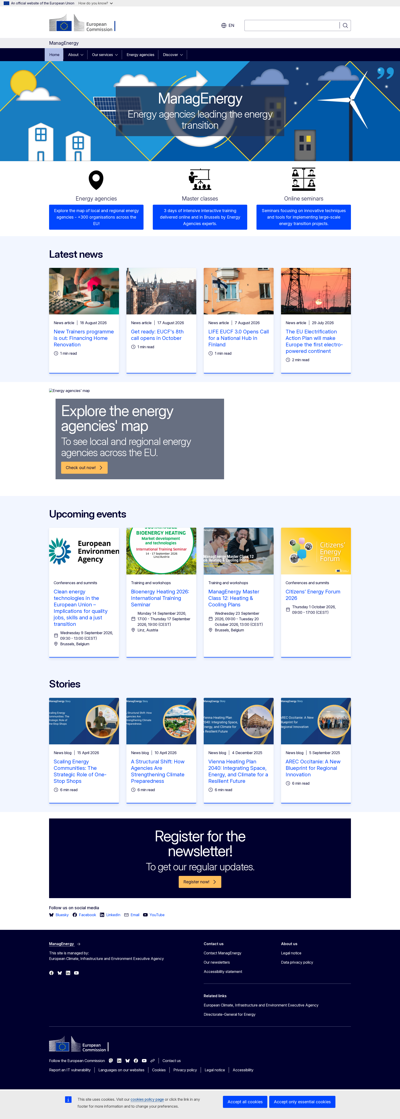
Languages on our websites (121, 1070)
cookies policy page (147, 1099)
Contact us (171, 1060)
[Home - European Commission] (86, 23)
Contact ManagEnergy (222, 953)
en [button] (231, 25)
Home (54, 54)
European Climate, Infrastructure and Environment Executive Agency (261, 1005)
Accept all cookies (245, 1101)
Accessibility (243, 1070)
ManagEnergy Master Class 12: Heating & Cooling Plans (233, 598)
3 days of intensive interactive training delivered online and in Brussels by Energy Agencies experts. (200, 217)
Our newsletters (217, 962)
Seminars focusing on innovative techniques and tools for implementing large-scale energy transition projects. (304, 217)
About (73, 54)
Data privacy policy (297, 962)
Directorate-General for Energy (230, 1014)
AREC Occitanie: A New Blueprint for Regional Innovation (313, 768)
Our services (102, 54)
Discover (170, 54)
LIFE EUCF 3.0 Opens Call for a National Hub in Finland (238, 338)
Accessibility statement (223, 971)
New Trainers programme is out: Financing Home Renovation (84, 338)
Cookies (159, 1070)
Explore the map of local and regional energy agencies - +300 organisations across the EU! (96, 217)
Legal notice (291, 953)
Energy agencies (140, 54)
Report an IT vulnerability (70, 1070)
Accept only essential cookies (302, 1101)
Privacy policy (185, 1070)
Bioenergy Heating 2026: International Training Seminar (160, 598)
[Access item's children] (83, 54)
